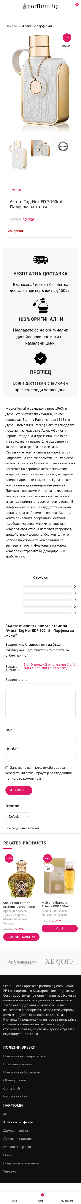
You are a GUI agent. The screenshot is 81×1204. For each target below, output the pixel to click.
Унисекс (8, 923)
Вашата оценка (12, 668)
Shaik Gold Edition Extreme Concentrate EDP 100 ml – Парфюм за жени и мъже (19, 908)
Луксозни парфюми (18, 1138)
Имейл (11, 749)
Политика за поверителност (25, 1056)
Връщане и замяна (17, 1064)
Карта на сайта (15, 1096)
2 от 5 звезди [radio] (55, 664)
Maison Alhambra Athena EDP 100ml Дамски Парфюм (55, 906)
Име (9, 730)
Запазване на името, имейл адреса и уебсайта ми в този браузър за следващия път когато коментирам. (38, 773)
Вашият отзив (17, 679)
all (5, 1114)
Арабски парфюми (37, 26)
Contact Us (12, 1088)
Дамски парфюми (15, 915)
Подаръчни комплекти (21, 1163)
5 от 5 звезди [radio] (60, 668)
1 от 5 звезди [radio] (34, 664)
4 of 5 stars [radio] (40, 668)
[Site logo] (40, 6)
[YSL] (21, 962)
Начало (11, 26)
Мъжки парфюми (15, 919)
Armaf (16, 190)
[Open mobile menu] (5, 6)
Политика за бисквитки (21, 1072)
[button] (21, 937)
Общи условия (15, 1080)
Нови (7, 1155)
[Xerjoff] (59, 962)
